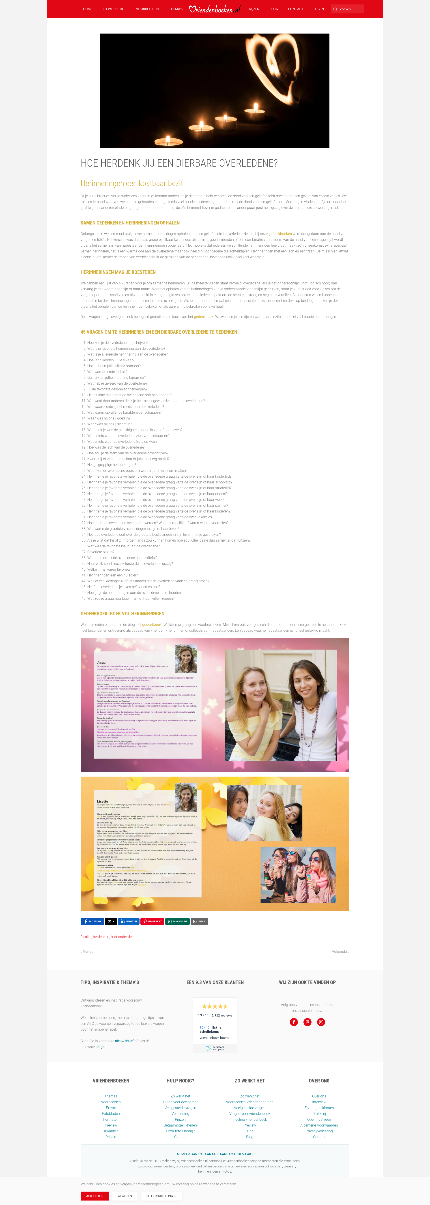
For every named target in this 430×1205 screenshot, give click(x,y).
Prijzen (253, 9)
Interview (319, 1102)
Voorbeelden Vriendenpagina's (249, 1102)
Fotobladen (111, 1114)
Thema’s (111, 1096)
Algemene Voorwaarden (319, 1125)
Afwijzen (125, 1196)
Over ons (319, 1096)
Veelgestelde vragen (180, 1108)
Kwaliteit (111, 1131)
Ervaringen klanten (319, 1108)
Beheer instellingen (161, 1196)
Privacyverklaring (319, 1131)
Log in (319, 9)
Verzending (180, 1114)
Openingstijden (319, 1119)
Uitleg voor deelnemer (180, 1102)
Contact (295, 9)
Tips (249, 1131)
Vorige (88, 951)
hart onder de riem (125, 937)
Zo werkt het (114, 9)
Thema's (176, 9)
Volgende (339, 951)
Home (87, 9)
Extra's (111, 1108)
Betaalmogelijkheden (180, 1125)
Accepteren (94, 1196)
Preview (111, 1125)
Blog (274, 9)
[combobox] (347, 8)
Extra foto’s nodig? (180, 1131)
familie (86, 937)
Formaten (110, 1119)
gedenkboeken (280, 234)
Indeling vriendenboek (249, 1119)
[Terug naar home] (215, 9)
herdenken (101, 937)
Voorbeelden (147, 9)
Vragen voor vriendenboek (249, 1114)
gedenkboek (203, 317)
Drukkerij (319, 1114)
